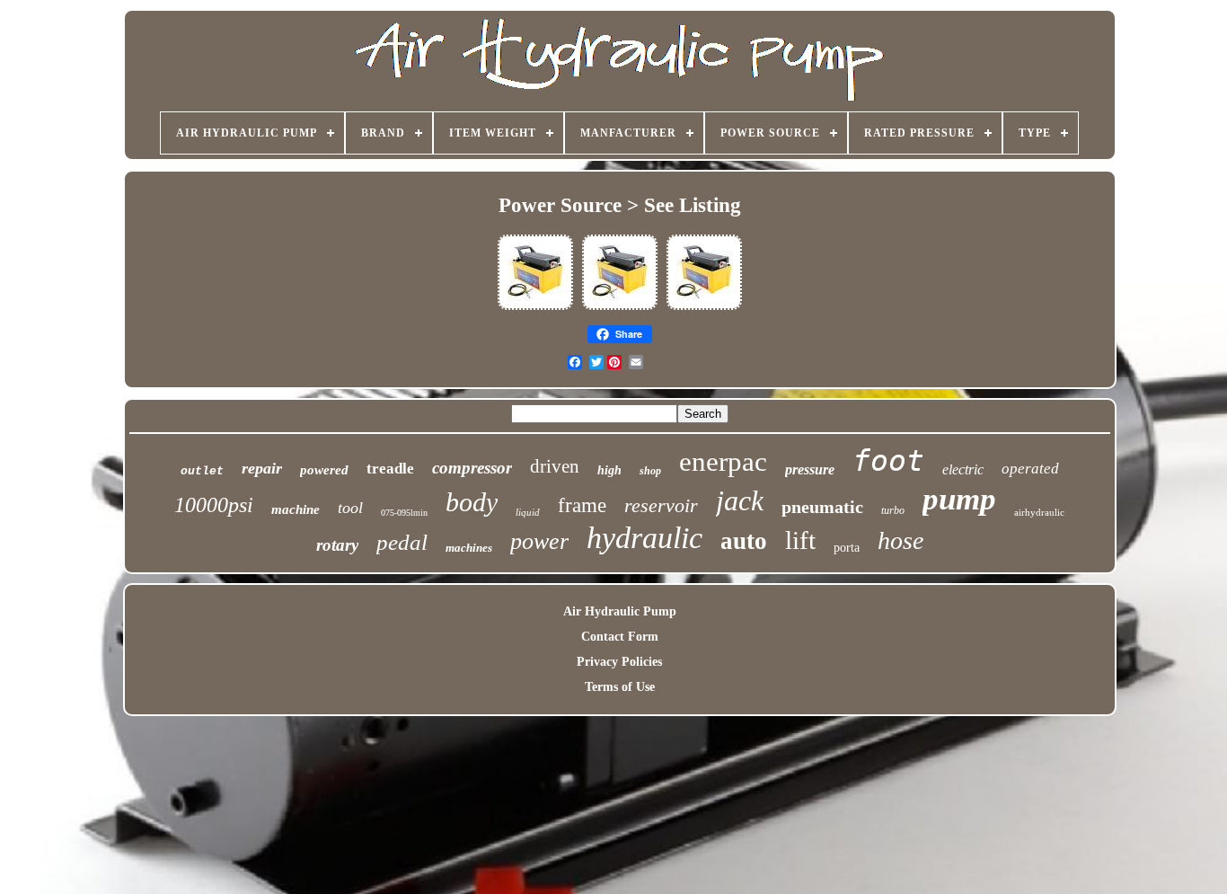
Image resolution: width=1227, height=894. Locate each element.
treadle (390, 468)
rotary (337, 545)
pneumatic (822, 507)
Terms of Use (620, 687)
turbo (893, 510)
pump (959, 499)
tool (350, 508)
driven (554, 466)
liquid (528, 512)
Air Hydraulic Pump (619, 611)
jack (740, 500)
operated (1030, 468)
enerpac (723, 461)
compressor (472, 467)
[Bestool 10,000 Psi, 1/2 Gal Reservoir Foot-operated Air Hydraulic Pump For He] (535, 308)
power (539, 541)
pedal (402, 542)
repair (262, 468)
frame (582, 505)
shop (650, 471)
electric (963, 469)
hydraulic (644, 537)
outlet (202, 471)
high (609, 470)
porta (847, 547)
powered (324, 470)
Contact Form (619, 636)
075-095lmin (404, 513)
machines (469, 547)
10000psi (213, 505)
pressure (809, 469)
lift (800, 540)
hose (900, 540)
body (472, 502)
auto (743, 540)
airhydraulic (1039, 512)
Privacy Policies (619, 661)
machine (295, 509)
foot (888, 460)
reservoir (661, 505)
